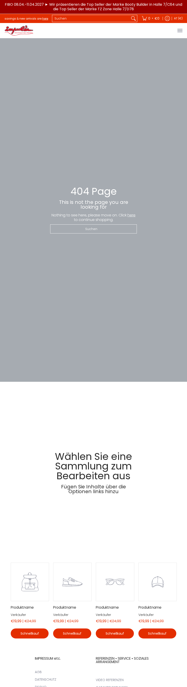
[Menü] (179, 30)
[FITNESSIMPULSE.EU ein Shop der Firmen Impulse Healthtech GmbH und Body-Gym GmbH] (19, 30)
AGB (38, 672)
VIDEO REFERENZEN (110, 680)
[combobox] (91, 18)
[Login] (167, 18)
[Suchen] (133, 18)
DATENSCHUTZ (45, 679)
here (45, 19)
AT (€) (178, 18)
